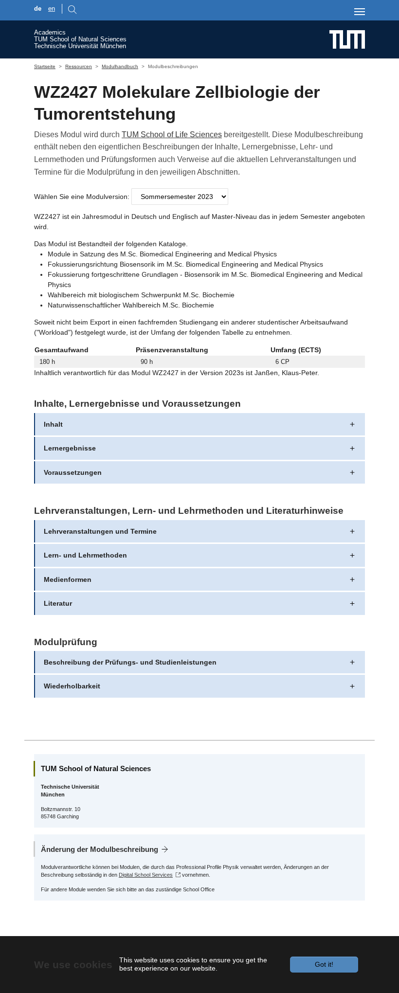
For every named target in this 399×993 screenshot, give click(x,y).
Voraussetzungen (73, 472)
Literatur (58, 603)
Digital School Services (146, 875)
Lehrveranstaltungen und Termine (100, 531)
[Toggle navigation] (359, 11)
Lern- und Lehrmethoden (85, 555)
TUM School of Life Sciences (172, 134)
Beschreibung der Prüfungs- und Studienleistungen (130, 662)
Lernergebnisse (70, 448)
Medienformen (67, 579)
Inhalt (53, 424)
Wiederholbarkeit (72, 686)
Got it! (324, 964)
